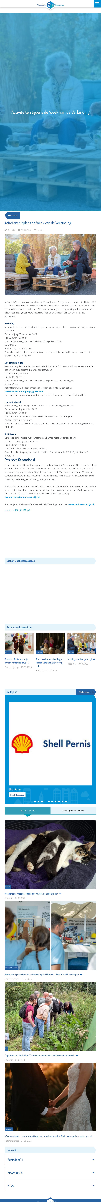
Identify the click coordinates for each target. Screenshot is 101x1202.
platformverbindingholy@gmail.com (24, 391)
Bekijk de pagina (17, 795)
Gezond (13, 215)
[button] (35, 801)
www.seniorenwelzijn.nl (81, 504)
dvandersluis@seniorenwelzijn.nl (22, 497)
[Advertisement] (50, 536)
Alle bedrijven (84, 692)
